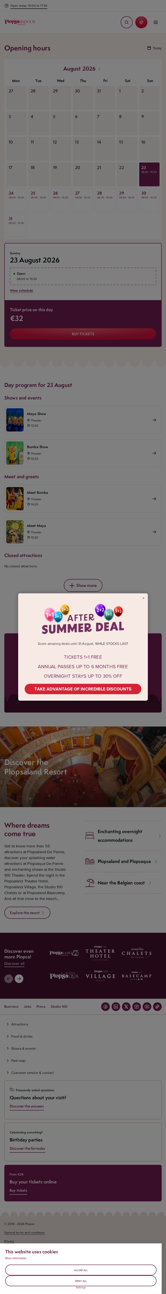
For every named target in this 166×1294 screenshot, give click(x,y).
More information (16, 1258)
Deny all (81, 1281)
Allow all (81, 1270)
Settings (81, 1287)
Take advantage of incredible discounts (82, 689)
